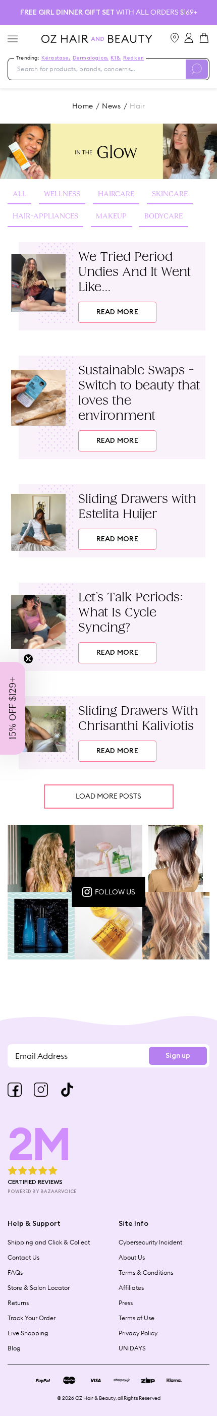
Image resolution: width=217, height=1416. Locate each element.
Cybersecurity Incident (150, 1242)
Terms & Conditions (146, 1272)
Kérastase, (56, 58)
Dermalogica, (90, 58)
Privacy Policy (138, 1333)
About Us (132, 1257)
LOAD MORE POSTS (108, 796)
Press (126, 1303)
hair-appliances (45, 216)
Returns (18, 1303)
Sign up (178, 1055)
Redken (133, 58)
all (19, 194)
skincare (170, 194)
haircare (116, 194)
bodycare (163, 216)
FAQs (15, 1272)
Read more (117, 312)
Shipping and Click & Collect (49, 1242)
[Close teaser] (28, 659)
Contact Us (23, 1257)
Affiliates (131, 1287)
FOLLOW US (115, 891)
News (111, 105)
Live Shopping (28, 1333)
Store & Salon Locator (39, 1287)
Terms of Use (136, 1318)
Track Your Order (32, 1318)
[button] (12, 708)
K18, (116, 58)
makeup (111, 216)
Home (82, 105)
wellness (62, 194)
